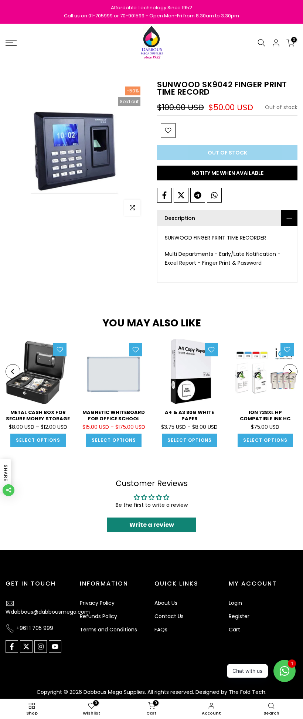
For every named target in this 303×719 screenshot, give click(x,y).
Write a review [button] (151, 524)
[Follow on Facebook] (12, 646)
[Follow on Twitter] (26, 646)
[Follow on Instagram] (40, 646)
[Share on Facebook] (164, 195)
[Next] (290, 371)
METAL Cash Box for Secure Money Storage (38, 415)
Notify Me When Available (227, 173)
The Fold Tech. (247, 692)
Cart (234, 629)
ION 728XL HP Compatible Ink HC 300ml (265, 418)
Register (239, 616)
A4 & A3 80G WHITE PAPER (189, 415)
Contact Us (169, 616)
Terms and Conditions (108, 629)
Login (235, 603)
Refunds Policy (98, 616)
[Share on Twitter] (181, 195)
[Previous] (13, 371)
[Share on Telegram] (197, 195)
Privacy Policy (97, 603)
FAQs (160, 629)
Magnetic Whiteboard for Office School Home (113, 418)
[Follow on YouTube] (55, 646)
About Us (165, 603)
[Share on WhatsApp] (214, 195)
